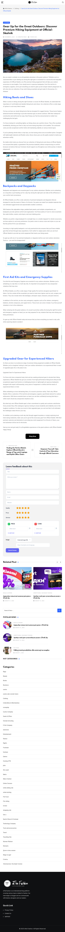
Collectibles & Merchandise (11, 703)
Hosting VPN (7, 761)
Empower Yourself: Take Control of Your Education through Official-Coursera (48, 451)
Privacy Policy (9, 910)
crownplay (6, 707)
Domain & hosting (8, 721)
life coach (6, 770)
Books (5, 680)
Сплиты (5, 859)
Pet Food (16, 647)
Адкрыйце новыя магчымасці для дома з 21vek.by (31, 625)
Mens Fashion (7, 779)
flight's (5, 743)
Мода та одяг (7, 855)
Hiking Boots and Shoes (18, 97)
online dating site (8, 788)
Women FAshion (8, 841)
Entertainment (7, 734)
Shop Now (32, 436)
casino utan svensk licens (10, 694)
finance (5, 738)
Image (7, 539)
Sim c (4, 814)
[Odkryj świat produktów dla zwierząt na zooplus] (7, 650)
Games (5, 756)
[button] (57, 562)
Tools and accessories (10, 828)
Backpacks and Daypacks (19, 186)
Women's (5, 846)
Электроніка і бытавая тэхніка (42, 593)
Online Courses (7, 783)
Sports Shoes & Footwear (10, 819)
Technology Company (9, 823)
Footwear (6, 747)
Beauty (5, 676)
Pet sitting (6, 801)
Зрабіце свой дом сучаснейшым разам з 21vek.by (31, 637)
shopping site (7, 810)
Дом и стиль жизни (9, 850)
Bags (4, 671)
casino (5, 689)
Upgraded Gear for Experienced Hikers (28, 358)
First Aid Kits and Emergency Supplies (27, 277)
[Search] (63, 2)
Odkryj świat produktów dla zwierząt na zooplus (31, 650)
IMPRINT (7, 916)
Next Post (53, 446)
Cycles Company (8, 712)
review (5, 806)
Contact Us (8, 913)
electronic (6, 730)
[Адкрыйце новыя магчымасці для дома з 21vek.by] (7, 625)
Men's (5, 774)
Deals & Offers (7, 593)
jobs (4, 765)
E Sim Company (7, 725)
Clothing (5, 698)
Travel (5, 832)
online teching (7, 792)
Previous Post (12, 445)
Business (6, 685)
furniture (5, 752)
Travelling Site (7, 837)
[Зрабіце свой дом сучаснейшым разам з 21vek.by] (7, 637)
